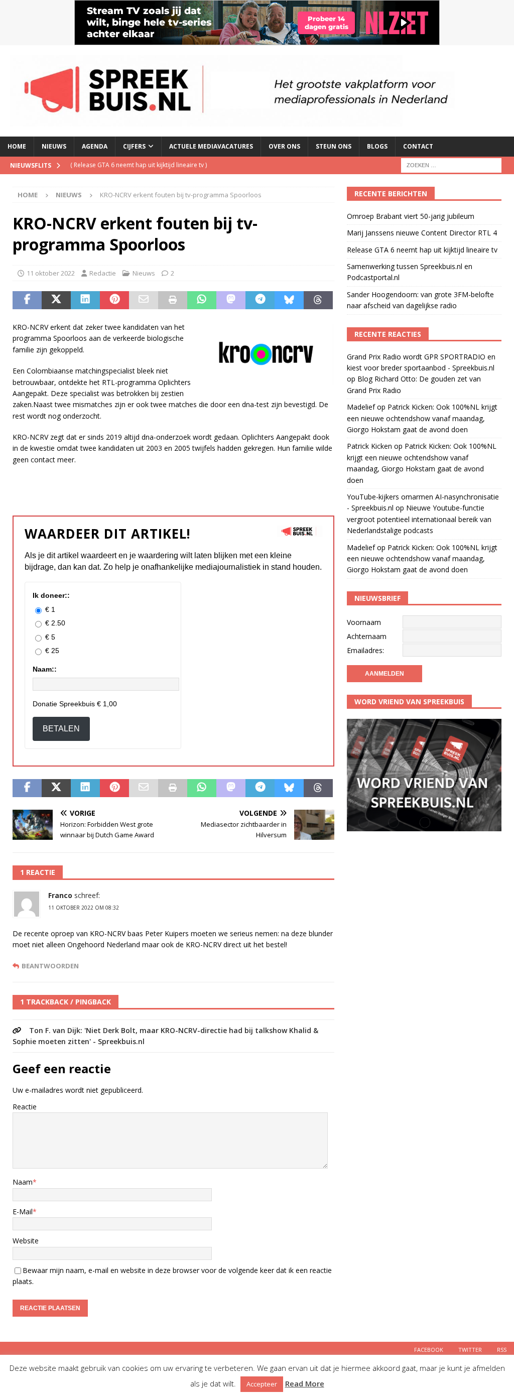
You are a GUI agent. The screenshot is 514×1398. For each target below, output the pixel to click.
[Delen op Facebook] (27, 300)
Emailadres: (365, 650)
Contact (418, 146)
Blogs (377, 146)
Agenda (94, 146)
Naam (23, 1182)
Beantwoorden (50, 966)
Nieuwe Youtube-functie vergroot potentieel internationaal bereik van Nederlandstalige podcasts (419, 519)
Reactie (25, 1106)
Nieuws (54, 146)
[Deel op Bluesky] (289, 300)
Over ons (284, 146)
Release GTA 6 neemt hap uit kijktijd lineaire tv (422, 250)
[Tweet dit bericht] (56, 300)
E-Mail (23, 1211)
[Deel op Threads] (318, 300)
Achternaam (367, 636)
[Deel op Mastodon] (230, 300)
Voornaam (364, 622)
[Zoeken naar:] (451, 164)
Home (17, 146)
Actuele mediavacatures (211, 146)
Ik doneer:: (51, 595)
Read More (304, 1383)
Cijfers (134, 146)
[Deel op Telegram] (260, 300)
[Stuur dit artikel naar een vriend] (143, 300)
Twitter (470, 1349)
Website (26, 1240)
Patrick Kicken (369, 446)
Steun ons (333, 146)
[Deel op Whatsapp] (201, 300)
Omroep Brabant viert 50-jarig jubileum (410, 216)
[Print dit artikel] (172, 300)
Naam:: (45, 669)
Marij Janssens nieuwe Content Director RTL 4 (422, 232)
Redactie (102, 273)
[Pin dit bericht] (114, 300)
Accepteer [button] (261, 1383)
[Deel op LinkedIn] (85, 300)
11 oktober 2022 (51, 273)
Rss (501, 1349)
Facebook (428, 1349)
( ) (138, 165)
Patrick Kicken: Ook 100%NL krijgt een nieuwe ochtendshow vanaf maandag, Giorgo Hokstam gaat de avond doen (422, 418)
